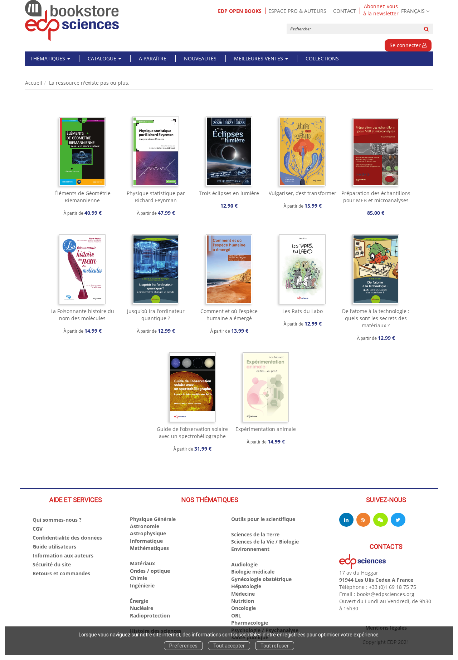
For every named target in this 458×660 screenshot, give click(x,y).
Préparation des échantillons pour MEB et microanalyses (375, 197)
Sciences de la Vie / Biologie (265, 541)
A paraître (152, 58)
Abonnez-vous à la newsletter (381, 10)
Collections (322, 58)
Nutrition (242, 600)
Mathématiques (149, 548)
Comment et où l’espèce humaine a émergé (229, 315)
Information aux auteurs (63, 555)
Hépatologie (246, 586)
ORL (236, 615)
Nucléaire (141, 608)
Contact (344, 11)
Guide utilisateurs (54, 546)
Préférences (183, 646)
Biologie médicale (252, 571)
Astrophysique (148, 533)
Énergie (139, 601)
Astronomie (144, 526)
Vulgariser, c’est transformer (302, 193)
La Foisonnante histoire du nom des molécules (82, 315)
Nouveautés (200, 58)
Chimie (138, 578)
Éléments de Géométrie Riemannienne (82, 197)
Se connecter (406, 45)
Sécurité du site (52, 564)
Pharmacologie (249, 622)
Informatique (146, 540)
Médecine (243, 593)
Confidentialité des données (67, 537)
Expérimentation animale (265, 429)
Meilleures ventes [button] (259, 58)
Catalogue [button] (103, 58)
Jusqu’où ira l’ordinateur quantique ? (156, 315)
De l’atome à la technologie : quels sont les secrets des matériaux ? (375, 318)
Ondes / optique (150, 570)
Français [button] (413, 11)
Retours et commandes (61, 573)
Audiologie (244, 564)
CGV (38, 528)
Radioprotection (150, 615)
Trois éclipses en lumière (229, 193)
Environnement (250, 549)
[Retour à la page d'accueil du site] (72, 20)
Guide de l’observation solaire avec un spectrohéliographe (192, 433)
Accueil (33, 82)
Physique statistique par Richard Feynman (156, 197)
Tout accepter (229, 646)
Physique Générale (153, 519)
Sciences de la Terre (255, 534)
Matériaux (142, 563)
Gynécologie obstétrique (261, 579)
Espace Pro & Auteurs (297, 11)
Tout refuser (274, 646)
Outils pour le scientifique (263, 519)
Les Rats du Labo (302, 311)
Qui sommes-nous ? (57, 519)
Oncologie (243, 608)
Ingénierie (142, 585)
